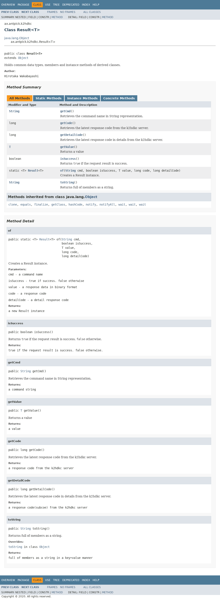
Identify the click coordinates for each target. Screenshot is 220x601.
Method (57, 17)
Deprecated (70, 4)
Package (23, 4)
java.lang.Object (16, 38)
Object (23, 58)
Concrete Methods (119, 98)
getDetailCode (71, 135)
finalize (41, 204)
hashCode (75, 204)
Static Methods (48, 98)
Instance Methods (82, 98)
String (14, 111)
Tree (56, 4)
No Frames (67, 12)
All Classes (92, 12)
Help (96, 4)
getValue (67, 147)
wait (121, 204)
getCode (66, 123)
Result (33, 170)
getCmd (65, 111)
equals (25, 204)
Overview (8, 4)
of (62, 170)
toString (67, 182)
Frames (52, 12)
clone (12, 204)
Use (47, 4)
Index (86, 4)
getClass (58, 204)
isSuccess (68, 158)
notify (91, 204)
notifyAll (107, 204)
